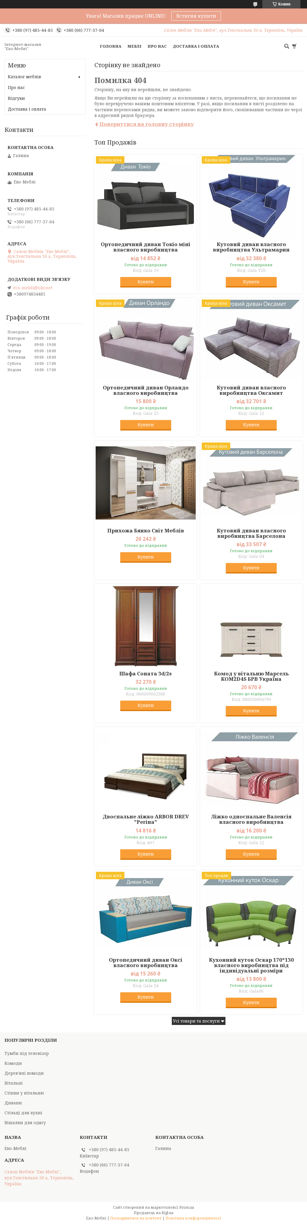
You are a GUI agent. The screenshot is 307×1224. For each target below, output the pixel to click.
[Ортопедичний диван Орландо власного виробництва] (145, 340)
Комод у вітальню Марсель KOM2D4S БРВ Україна (251, 676)
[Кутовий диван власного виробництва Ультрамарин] (251, 197)
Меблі (134, 46)
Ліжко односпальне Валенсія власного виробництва (251, 819)
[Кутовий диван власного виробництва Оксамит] (251, 340)
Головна (110, 46)
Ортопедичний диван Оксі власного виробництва (145, 962)
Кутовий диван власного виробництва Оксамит (251, 390)
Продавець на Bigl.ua (153, 1212)
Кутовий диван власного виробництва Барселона (251, 533)
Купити (146, 281)
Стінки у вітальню (24, 1093)
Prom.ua (186, 1207)
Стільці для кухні (23, 1112)
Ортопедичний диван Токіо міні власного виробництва (145, 247)
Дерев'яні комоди (24, 1073)
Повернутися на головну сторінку (147, 124)
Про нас (157, 46)
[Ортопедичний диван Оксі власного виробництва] (145, 912)
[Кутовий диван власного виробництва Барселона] (251, 483)
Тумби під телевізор (26, 1053)
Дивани (13, 1103)
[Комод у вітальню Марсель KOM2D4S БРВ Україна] (251, 626)
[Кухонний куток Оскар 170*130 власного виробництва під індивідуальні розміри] (251, 912)
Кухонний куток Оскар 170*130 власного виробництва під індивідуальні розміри (251, 965)
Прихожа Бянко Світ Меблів (145, 530)
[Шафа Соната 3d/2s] (145, 626)
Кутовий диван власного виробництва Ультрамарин (251, 247)
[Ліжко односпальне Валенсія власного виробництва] (251, 769)
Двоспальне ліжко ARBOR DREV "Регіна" (146, 819)
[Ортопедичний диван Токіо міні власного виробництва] (145, 197)
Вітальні (13, 1083)
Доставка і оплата (196, 46)
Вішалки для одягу (25, 1122)
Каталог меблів (24, 76)
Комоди (13, 1063)
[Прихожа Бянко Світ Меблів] (145, 483)
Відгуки (16, 98)
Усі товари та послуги (196, 1021)
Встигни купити (196, 16)
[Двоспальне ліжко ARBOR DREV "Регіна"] (145, 769)
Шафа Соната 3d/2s (145, 673)
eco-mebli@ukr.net (32, 287)
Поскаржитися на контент (136, 1218)
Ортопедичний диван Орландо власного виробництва (146, 390)
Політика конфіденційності (193, 1218)
